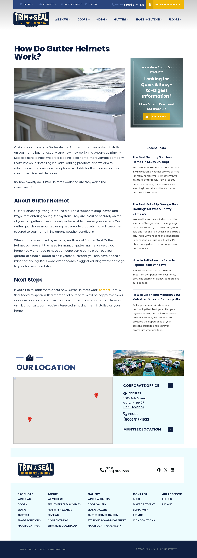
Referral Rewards (60, 509)
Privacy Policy (28, 549)
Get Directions (133, 407)
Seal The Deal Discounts (64, 504)
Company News (58, 520)
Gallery (93, 4)
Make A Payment (73, 4)
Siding (100, 19)
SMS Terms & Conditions (53, 549)
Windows (62, 19)
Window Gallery (99, 499)
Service (138, 515)
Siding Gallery (97, 509)
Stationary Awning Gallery (107, 520)
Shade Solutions (148, 19)
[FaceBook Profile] (158, 470)
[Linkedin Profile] (172, 470)
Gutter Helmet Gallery (103, 515)
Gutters (120, 19)
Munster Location (142, 429)
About (27, 4)
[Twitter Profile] (165, 470)
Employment (141, 509)
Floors (174, 19)
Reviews (53, 515)
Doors (82, 19)
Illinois (167, 499)
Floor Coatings (29, 525)
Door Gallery (97, 504)
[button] (96, 395)
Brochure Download (62, 525)
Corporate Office (141, 385)
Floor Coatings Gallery (104, 525)
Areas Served (172, 494)
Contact (48, 4)
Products (25, 494)
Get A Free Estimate (167, 4)
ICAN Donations (144, 520)
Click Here (159, 116)
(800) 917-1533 (136, 419)
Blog (136, 499)
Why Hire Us (55, 499)
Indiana (167, 504)
